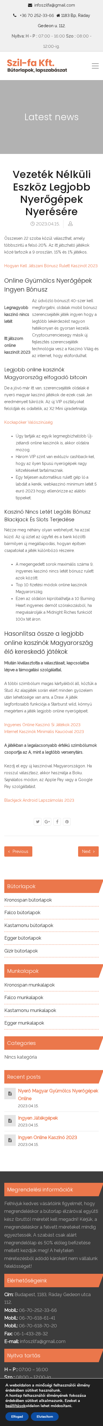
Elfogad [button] (17, 1416)
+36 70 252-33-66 (35, 15)
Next (87, 851)
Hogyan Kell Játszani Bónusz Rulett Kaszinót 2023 (51, 266)
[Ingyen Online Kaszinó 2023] (10, 1140)
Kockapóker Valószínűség (28, 422)
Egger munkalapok (24, 1023)
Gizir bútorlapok (21, 951)
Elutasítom (45, 1416)
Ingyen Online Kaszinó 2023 (47, 1137)
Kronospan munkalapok (29, 985)
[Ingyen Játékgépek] (10, 1120)
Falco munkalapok (23, 997)
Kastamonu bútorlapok (28, 925)
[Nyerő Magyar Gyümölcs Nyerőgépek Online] (10, 1093)
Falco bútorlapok (22, 912)
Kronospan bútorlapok (28, 900)
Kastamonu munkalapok (30, 1010)
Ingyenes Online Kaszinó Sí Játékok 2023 (42, 724)
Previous (19, 851)
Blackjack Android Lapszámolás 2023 (39, 800)
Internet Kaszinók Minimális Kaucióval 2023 (44, 731)
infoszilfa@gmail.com (54, 5)
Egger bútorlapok (22, 938)
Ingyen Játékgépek (38, 1118)
